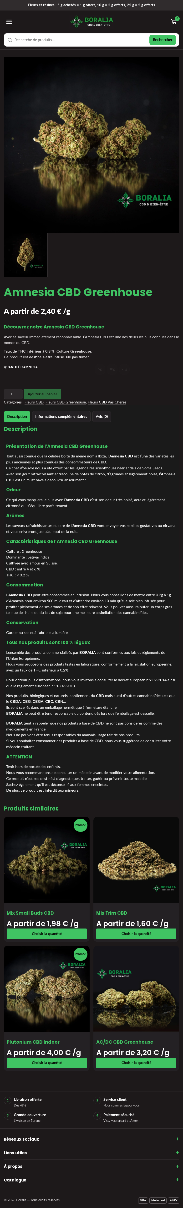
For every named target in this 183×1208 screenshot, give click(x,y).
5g (100, 369)
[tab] (17, 416)
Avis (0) (102, 417)
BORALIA (87, 653)
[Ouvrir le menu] (9, 21)
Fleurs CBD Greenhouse (66, 402)
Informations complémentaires (61, 417)
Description (17, 417)
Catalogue (15, 1180)
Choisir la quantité (47, 934)
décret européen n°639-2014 (142, 680)
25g (124, 369)
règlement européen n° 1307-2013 (46, 686)
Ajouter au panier (42, 394)
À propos (13, 1166)
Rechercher (163, 40)
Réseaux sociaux (21, 1139)
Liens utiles (15, 1153)
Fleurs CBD (34, 402)
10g (112, 369)
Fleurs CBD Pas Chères (107, 402)
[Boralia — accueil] (91, 22)
